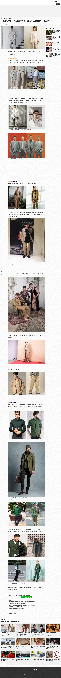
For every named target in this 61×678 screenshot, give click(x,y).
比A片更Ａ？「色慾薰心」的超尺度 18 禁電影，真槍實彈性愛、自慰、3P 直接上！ (56, 43)
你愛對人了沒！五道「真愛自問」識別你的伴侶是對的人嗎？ (56, 37)
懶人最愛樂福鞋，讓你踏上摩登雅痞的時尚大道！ (18, 603)
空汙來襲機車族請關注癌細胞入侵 (37, 659)
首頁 (1, 18)
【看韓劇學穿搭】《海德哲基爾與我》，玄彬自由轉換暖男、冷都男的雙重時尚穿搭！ (38, 633)
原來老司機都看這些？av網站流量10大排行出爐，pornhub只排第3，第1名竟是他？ (56, 49)
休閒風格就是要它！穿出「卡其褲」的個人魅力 (7, 660)
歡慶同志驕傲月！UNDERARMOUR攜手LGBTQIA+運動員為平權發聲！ (22, 601)
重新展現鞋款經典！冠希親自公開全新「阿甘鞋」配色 (53, 660)
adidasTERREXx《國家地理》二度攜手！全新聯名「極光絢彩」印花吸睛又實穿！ (7, 647)
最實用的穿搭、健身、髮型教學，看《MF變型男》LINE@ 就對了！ (19, 595)
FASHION (5, 18)
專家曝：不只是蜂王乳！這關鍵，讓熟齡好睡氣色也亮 (19, 605)
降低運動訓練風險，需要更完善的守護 (23, 660)
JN (1, 24)
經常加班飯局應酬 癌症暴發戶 (51, 632)
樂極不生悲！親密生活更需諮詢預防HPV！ (17, 606)
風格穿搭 (10, 18)
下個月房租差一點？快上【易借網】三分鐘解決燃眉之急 (53, 647)
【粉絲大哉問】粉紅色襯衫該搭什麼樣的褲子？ (38, 647)
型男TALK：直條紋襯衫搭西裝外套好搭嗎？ (17, 608)
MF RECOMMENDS (12, 622)
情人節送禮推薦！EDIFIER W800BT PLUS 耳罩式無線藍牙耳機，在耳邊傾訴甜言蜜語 (56, 54)
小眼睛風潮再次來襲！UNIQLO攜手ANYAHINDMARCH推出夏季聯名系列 (7, 633)
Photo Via (11, 131)
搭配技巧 (14, 613)
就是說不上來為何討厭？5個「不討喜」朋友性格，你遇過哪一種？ (56, 31)
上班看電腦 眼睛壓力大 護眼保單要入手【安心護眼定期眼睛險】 (23, 633)
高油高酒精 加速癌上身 (20, 646)
